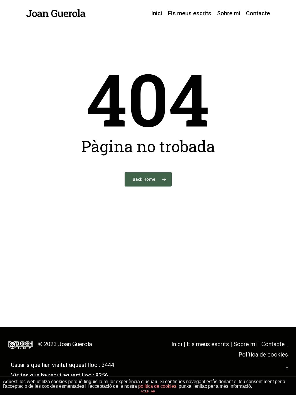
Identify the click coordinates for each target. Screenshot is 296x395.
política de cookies (157, 386)
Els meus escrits (208, 344)
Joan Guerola (55, 13)
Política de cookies (263, 354)
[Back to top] (287, 367)
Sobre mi (245, 344)
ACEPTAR (148, 391)
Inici (176, 344)
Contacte (273, 344)
